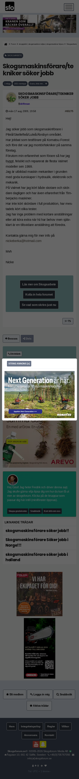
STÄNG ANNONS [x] (19, 363)
